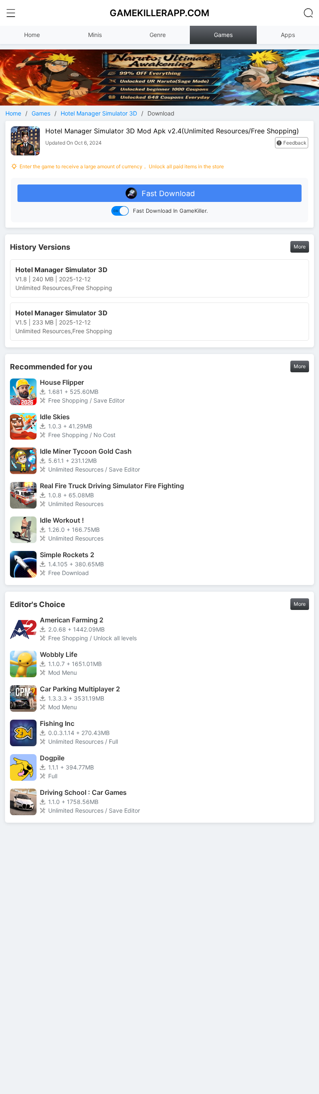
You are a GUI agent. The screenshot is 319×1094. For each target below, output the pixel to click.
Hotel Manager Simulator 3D (99, 113)
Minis (95, 34)
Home (32, 34)
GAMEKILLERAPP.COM (159, 12)
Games (223, 34)
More (300, 246)
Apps (288, 34)
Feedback (295, 143)
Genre (158, 34)
